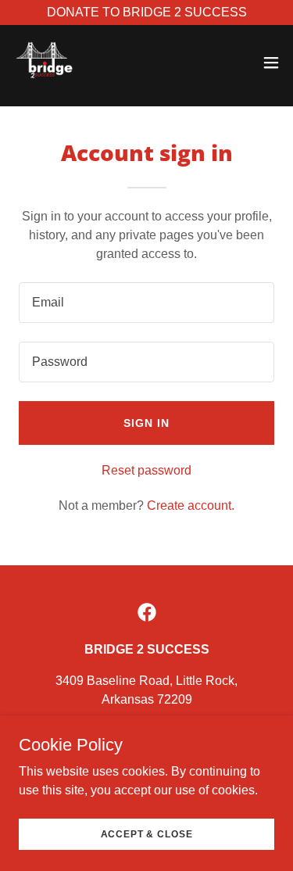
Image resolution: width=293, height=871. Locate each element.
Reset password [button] (146, 470)
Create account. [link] (190, 505)
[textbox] (146, 302)
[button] (271, 62)
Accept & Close (147, 833)
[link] (44, 62)
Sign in (146, 423)
